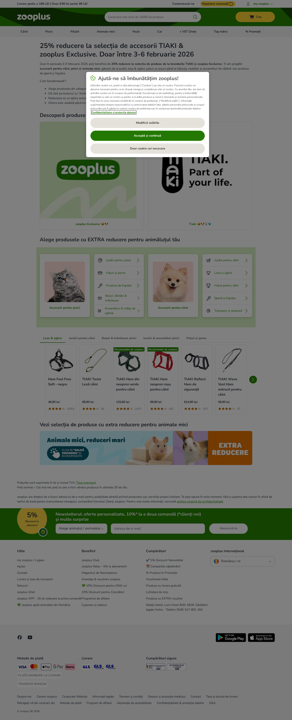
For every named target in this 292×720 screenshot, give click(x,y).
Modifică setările (147, 123)
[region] (147, 114)
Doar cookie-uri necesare (147, 148)
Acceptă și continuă (147, 136)
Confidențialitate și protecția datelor (113, 112)
